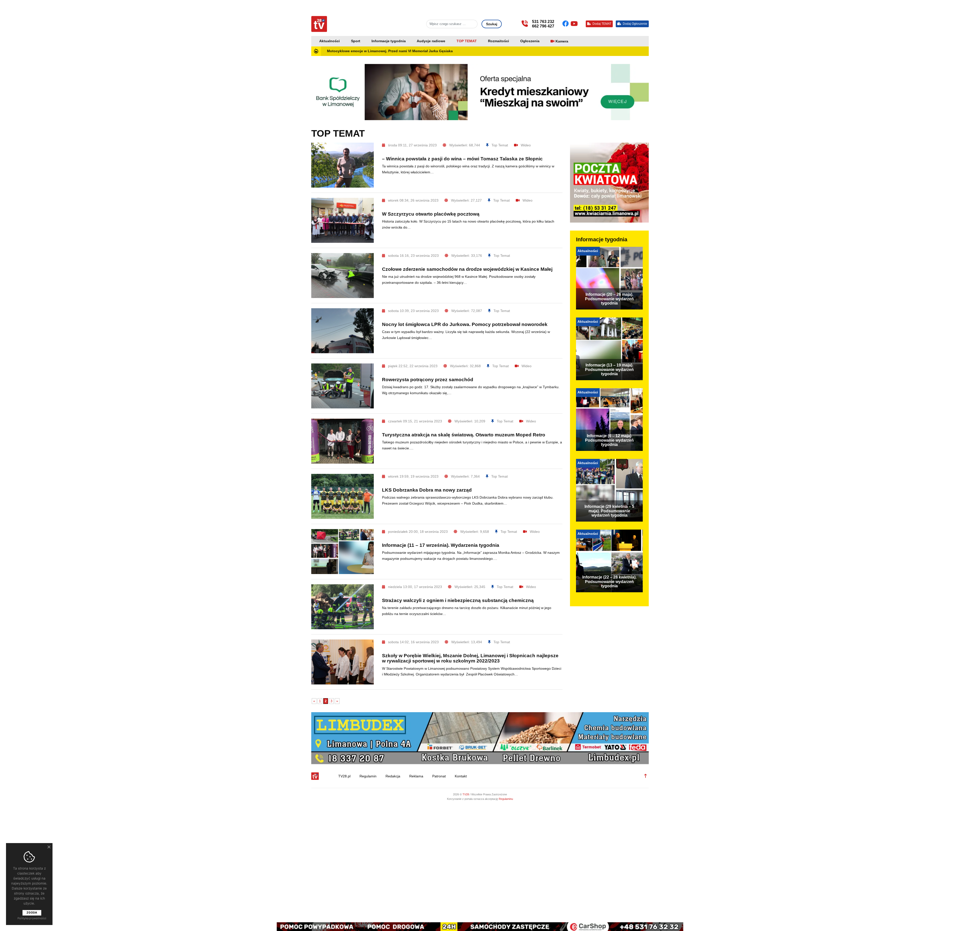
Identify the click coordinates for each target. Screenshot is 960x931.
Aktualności (329, 41)
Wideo (526, 145)
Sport (355, 41)
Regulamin (368, 776)
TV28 (466, 794)
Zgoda (31, 912)
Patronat (439, 776)
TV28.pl (344, 776)
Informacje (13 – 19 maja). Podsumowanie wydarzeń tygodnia (609, 369)
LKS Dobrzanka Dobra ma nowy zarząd (427, 490)
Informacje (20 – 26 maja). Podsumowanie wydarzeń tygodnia (609, 298)
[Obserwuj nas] (566, 23)
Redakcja (393, 776)
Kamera (562, 41)
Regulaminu (506, 798)
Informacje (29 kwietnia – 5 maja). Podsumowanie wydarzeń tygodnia (609, 510)
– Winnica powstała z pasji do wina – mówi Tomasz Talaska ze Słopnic (462, 158)
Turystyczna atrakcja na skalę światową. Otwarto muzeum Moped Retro (463, 434)
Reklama (416, 776)
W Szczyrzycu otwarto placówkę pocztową (431, 214)
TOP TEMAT (466, 41)
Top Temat (500, 145)
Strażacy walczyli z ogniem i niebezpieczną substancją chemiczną (458, 600)
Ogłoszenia (530, 41)
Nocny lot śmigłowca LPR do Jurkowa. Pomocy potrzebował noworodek (465, 324)
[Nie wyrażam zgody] (48, 846)
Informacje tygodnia (389, 41)
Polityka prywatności (32, 918)
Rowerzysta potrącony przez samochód (427, 379)
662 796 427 (543, 26)
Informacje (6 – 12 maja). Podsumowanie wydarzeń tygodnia (609, 440)
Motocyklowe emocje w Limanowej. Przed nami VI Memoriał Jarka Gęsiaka (390, 51)
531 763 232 (543, 21)
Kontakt (461, 776)
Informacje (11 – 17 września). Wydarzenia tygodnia (440, 545)
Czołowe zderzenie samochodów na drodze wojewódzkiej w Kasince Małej (467, 269)
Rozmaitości (498, 41)
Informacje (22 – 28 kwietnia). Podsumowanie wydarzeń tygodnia (609, 581)
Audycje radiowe (431, 41)
